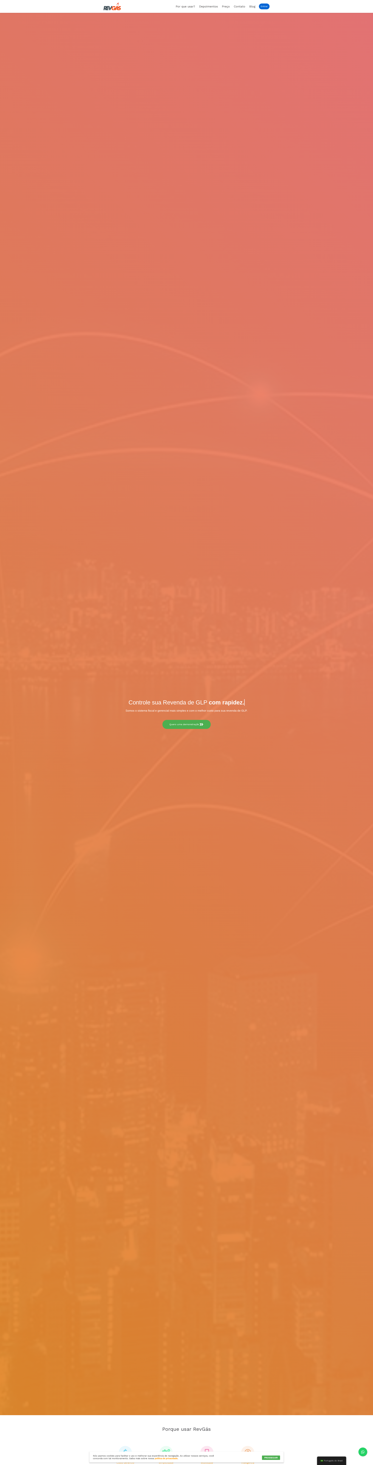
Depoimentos (208, 6)
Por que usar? (185, 6)
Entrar (264, 6)
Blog (252, 6)
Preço (226, 6)
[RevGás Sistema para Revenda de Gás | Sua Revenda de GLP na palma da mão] (112, 6)
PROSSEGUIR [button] (271, 1458)
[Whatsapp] (362, 1452)
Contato (239, 6)
